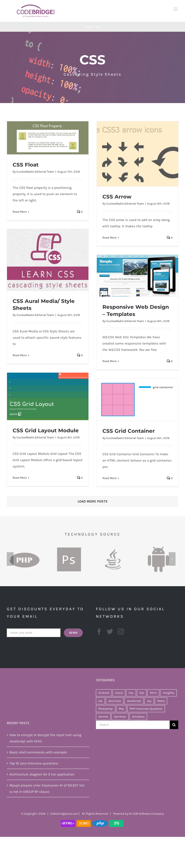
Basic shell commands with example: (38, 752)
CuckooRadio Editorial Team (35, 171)
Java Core (114, 701)
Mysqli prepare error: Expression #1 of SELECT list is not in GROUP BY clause (46, 788)
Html (153, 692)
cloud (119, 692)
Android (103, 692)
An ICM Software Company (146, 813)
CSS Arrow (117, 197)
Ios (100, 701)
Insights (168, 692)
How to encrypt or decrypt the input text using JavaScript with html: (45, 738)
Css (131, 692)
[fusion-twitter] (110, 631)
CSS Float (26, 165)
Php (121, 708)
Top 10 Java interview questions (33, 763)
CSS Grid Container (128, 431)
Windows (138, 716)
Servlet (103, 716)
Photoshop (105, 708)
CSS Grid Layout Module (46, 430)
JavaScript (134, 701)
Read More (20, 211)
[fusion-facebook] (99, 631)
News (161, 701)
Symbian (120, 716)
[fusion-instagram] (121, 631)
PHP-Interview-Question (146, 708)
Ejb (141, 692)
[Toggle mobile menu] (175, 9)
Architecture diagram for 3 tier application (41, 774)
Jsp (149, 701)
